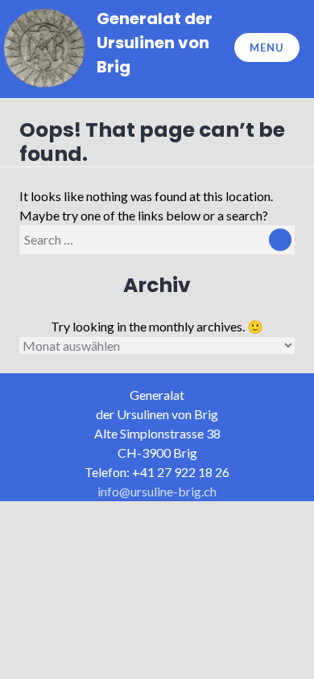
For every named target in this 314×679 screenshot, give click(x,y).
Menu (266, 47)
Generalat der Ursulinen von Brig (155, 42)
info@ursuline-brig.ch (157, 491)
